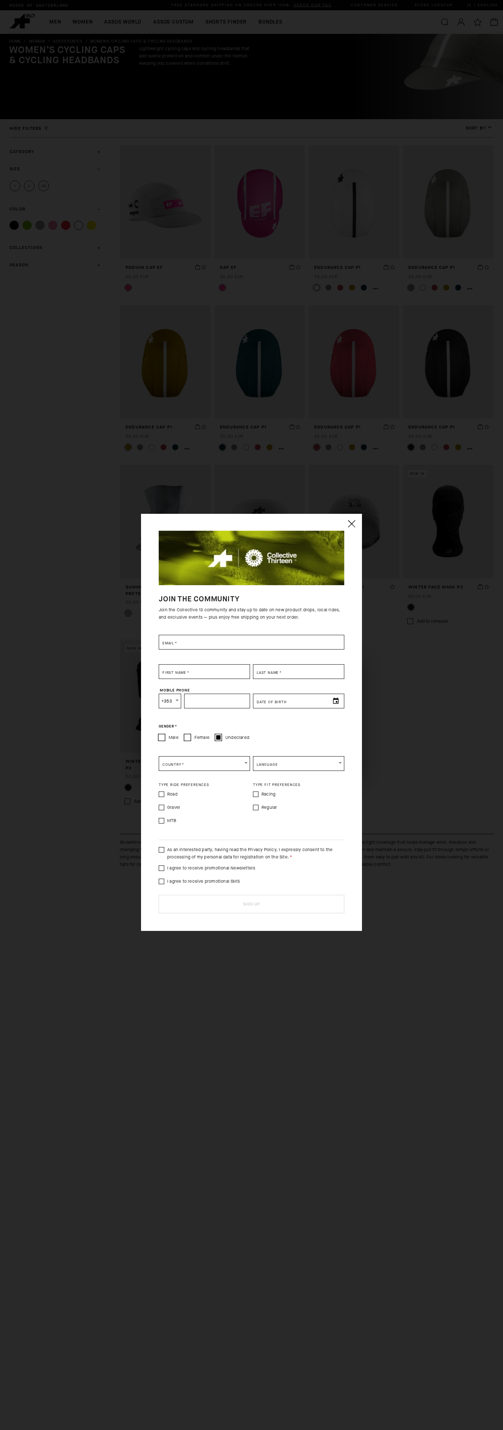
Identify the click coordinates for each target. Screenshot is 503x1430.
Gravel (173, 807)
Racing (268, 794)
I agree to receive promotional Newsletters (211, 868)
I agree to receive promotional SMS (203, 881)
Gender (168, 726)
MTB (172, 821)
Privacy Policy (262, 850)
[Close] (351, 524)
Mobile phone (175, 690)
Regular (269, 807)
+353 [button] (166, 701)
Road (172, 794)
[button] (204, 763)
